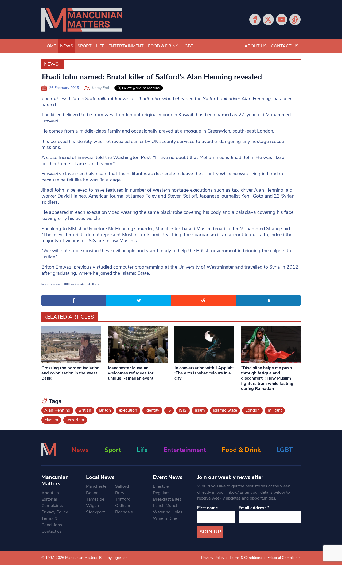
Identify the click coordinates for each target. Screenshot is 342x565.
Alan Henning (57, 410)
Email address (254, 508)
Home (50, 46)
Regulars (161, 493)
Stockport (95, 512)
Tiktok (295, 19)
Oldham (122, 506)
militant (275, 410)
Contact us (284, 46)
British (85, 410)
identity (152, 410)
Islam (200, 410)
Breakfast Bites (167, 499)
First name (207, 508)
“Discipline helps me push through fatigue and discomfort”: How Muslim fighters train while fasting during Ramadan (267, 378)
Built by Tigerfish (113, 557)
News (66, 46)
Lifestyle (161, 486)
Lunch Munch (165, 506)
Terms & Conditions (51, 522)
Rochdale (124, 512)
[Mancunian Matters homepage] (81, 20)
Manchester (97, 486)
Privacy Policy (54, 512)
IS (169, 410)
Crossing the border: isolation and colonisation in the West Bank (70, 373)
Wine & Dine (165, 518)
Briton (105, 410)
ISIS (182, 410)
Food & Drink (163, 46)
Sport (84, 46)
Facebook (255, 19)
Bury (119, 493)
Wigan (92, 506)
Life (100, 46)
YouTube (281, 19)
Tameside (95, 499)
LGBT (187, 46)
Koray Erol (100, 87)
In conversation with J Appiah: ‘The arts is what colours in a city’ (204, 373)
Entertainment (126, 46)
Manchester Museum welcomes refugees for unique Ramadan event (130, 373)
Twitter (268, 19)
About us (255, 46)
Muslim (51, 420)
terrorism (75, 420)
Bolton (92, 493)
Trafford (122, 499)
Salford (122, 486)
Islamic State (225, 410)
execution (128, 410)
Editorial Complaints (52, 502)
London (252, 410)
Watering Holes (167, 512)
